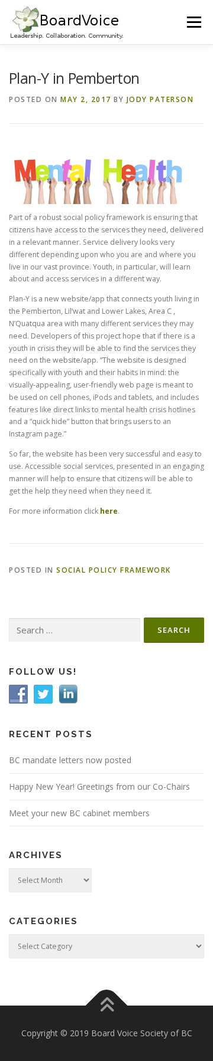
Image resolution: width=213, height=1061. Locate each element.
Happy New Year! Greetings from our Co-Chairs (99, 786)
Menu (193, 22)
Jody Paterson (160, 99)
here (109, 511)
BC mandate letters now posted (70, 760)
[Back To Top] (107, 1006)
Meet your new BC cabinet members (79, 813)
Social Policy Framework (113, 570)
